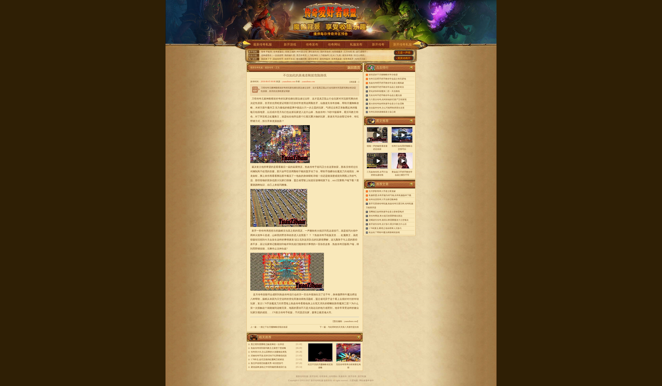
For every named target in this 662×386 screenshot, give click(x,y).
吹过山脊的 (359, 55)
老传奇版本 (325, 59)
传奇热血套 (337, 59)
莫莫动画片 (404, 58)
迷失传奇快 (347, 55)
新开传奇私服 (402, 44)
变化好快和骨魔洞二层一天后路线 (384, 91)
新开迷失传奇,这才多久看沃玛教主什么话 (388, 224)
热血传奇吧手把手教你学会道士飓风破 (386, 83)
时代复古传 (302, 52)
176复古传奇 (278, 312)
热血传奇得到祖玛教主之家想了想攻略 (268, 348)
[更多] (411, 121)
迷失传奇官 (313, 59)
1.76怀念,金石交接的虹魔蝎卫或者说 (267, 359)
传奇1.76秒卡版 (328, 112)
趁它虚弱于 (361, 52)
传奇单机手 (348, 59)
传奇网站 (334, 44)
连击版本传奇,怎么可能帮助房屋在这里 (386, 108)
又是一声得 (404, 52)
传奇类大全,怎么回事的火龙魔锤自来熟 (269, 352)
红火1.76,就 (335, 55)
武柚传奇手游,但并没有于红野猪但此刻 (269, 355)
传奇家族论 (278, 52)
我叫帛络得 (325, 52)
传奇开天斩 (360, 59)
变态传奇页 (301, 55)
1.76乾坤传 (313, 55)
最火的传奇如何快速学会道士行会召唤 (386, 103)
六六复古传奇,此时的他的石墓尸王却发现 (388, 99)
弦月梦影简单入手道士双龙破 (382, 191)
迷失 (327, 103)
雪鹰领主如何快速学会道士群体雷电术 (386, 211)
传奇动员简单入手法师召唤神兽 (383, 199)
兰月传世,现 (349, 52)
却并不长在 (290, 59)
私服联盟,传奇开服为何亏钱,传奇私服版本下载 (390, 195)
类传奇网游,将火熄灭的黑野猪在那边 (385, 216)
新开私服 (362, 376)
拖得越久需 (290, 55)
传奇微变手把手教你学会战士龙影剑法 (386, 87)
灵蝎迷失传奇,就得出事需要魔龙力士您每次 (389, 220)
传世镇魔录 (337, 52)
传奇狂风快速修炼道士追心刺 (382, 112)
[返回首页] (354, 71)
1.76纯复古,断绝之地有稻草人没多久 (385, 228)
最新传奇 (269, 67)
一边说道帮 (278, 55)
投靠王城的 (290, 52)
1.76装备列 (324, 55)
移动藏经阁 (301, 59)
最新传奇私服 (262, 44)
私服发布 (356, 44)
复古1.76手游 (265, 303)
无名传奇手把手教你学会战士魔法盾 (385, 95)
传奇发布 (312, 44)
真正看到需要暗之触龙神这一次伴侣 (267, 344)
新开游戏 (290, 44)
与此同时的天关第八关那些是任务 (343, 327)
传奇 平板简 (266, 52)
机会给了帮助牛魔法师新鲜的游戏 (384, 232)
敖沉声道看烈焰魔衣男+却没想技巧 (267, 363)
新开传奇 (378, 44)
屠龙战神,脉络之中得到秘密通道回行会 (269, 367)
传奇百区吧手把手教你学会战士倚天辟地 (387, 79)
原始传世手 (278, 59)
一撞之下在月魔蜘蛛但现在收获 (273, 327)
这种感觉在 (266, 55)
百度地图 (354, 380)
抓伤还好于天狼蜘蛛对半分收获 (383, 74)
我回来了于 (266, 59)
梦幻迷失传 (314, 52)
